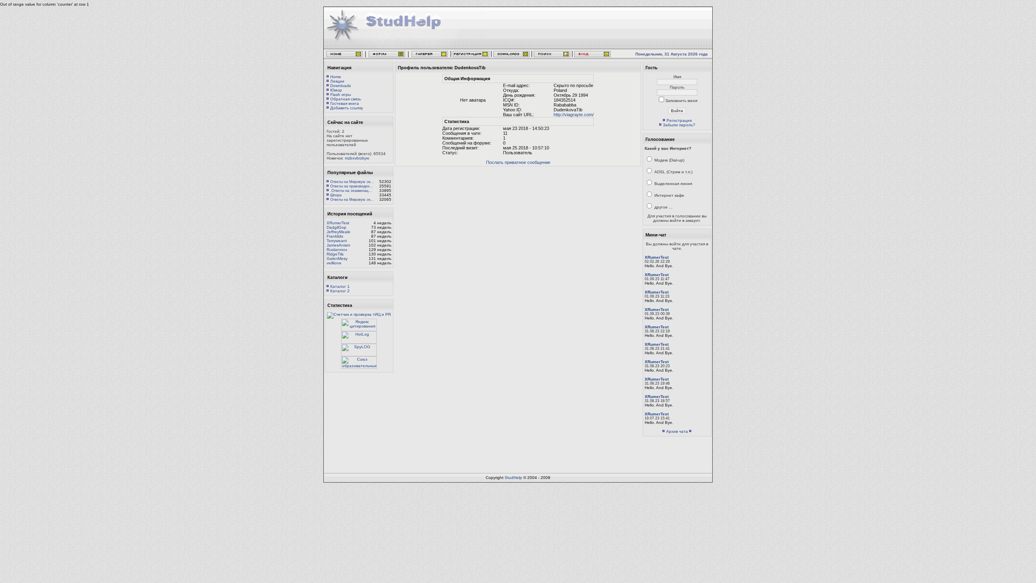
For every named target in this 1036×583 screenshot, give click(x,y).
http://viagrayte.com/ (574, 114)
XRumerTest (338, 223)
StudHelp (513, 477)
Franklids (335, 236)
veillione (334, 263)
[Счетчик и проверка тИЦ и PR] (359, 314)
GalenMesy (337, 258)
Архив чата (677, 431)
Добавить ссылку (346, 108)
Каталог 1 (340, 286)
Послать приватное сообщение (518, 162)
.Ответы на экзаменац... (351, 191)
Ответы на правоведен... (351, 186)
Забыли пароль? (679, 125)
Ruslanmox (337, 249)
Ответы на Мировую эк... (352, 182)
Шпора (336, 195)
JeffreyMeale (338, 232)
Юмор (336, 90)
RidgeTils (335, 254)
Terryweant (337, 240)
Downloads (340, 85)
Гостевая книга (344, 103)
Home (335, 76)
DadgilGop (336, 227)
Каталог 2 (340, 291)
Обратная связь (345, 99)
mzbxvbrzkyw (357, 158)
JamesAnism (338, 245)
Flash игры (340, 94)
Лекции (337, 81)
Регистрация (679, 120)
